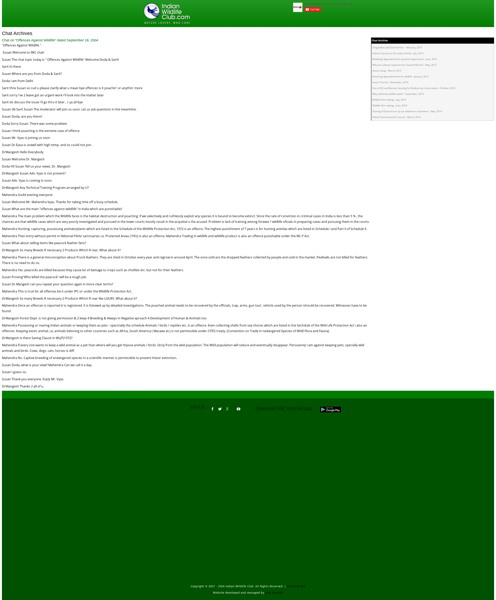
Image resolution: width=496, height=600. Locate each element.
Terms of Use (296, 586)
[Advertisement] (248, 468)
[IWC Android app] (334, 408)
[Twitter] (220, 407)
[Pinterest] (233, 407)
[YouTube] (238, 407)
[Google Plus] (227, 407)
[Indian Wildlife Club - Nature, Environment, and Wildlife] (166, 13)
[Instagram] (244, 407)
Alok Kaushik (274, 592)
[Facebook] (212, 407)
